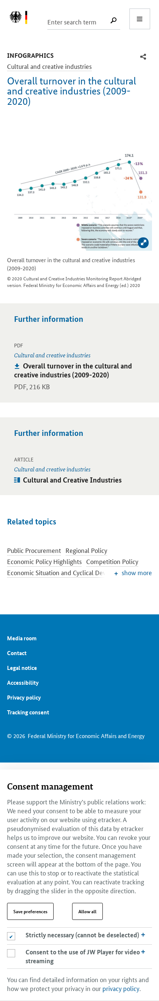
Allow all (87, 911)
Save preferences (30, 911)
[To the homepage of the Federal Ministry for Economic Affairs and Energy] (22, 19)
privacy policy (120, 988)
